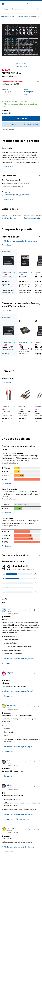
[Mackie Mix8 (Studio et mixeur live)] (25, 266)
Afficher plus (8, 166)
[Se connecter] (28, 3)
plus (16, 632)
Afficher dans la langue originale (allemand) (19, 659)
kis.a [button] (8, 761)
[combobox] (5, 603)
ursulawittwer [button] (11, 705)
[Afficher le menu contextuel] (25, 610)
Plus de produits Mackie (29, 92)
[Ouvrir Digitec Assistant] (33, 3)
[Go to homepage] (3, 3)
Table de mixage (23, 16)
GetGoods (5, 113)
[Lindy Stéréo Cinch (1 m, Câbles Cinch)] (8, 405)
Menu (6, 9)
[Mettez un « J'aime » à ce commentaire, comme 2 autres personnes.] (29, 610)
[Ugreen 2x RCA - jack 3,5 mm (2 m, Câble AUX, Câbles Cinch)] (25, 405)
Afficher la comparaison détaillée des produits (20, 241)
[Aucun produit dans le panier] (38, 3)
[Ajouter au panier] (2, 421)
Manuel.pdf (26, 195)
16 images (18, 66)
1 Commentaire (23, 819)
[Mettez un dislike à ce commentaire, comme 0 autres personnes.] (38, 610)
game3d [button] (9, 609)
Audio (13, 16)
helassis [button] (9, 785)
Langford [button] (10, 673)
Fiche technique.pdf (11, 195)
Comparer (12, 124)
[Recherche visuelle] (37, 9)
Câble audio (5, 406)
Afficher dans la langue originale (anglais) (18, 691)
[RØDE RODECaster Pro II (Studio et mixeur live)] (25, 335)
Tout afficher (6, 245)
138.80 (6, 69)
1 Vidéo (25, 66)
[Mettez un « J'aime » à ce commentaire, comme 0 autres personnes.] (29, 673)
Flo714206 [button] (10, 828)
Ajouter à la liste (32, 124)
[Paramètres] (22, 3)
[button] (21, 104)
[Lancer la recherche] (12, 9)
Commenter (8, 664)
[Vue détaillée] (21, 474)
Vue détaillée (6, 483)
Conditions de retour (9, 218)
